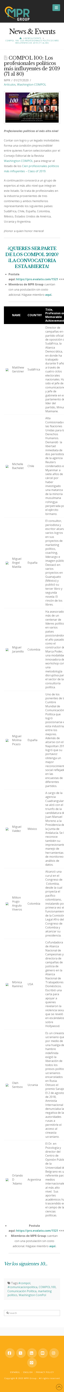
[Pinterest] (32, 1362)
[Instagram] (54, 1353)
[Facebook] (10, 1353)
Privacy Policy (45, 1372)
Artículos (10, 84)
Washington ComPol (32, 1295)
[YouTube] (43, 1353)
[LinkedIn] (32, 1353)
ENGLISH (28, 1372)
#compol (24, 1283)
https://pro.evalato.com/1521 (37, 279)
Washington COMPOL (31, 84)
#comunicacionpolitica (22, 1287)
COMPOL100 (47, 1287)
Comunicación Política (21, 1291)
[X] (21, 1353)
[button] (56, 7)
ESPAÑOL (15, 1372)
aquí (48, 295)
